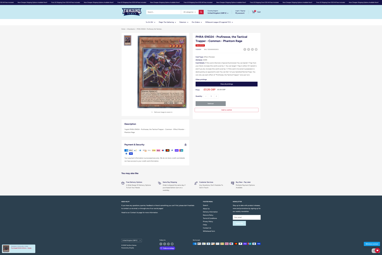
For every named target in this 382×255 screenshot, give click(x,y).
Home (123, 29)
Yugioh (198, 49)
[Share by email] (256, 49)
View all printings (226, 84)
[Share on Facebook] (244, 49)
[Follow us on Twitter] (164, 244)
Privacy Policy (208, 221)
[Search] (201, 12)
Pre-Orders (196, 22)
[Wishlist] (377, 250)
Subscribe (239, 223)
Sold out (211, 103)
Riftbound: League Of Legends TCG (218, 22)
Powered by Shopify (127, 248)
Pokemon (182, 22)
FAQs (205, 225)
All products (131, 29)
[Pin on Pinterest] (248, 49)
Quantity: (199, 96)
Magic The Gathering (166, 22)
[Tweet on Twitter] (252, 49)
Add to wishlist (226, 110)
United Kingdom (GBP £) (129, 240)
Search (205, 205)
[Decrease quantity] (206, 96)
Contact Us (207, 228)
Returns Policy (208, 215)
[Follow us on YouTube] (172, 244)
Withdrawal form (209, 231)
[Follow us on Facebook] (160, 244)
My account (240, 13)
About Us (206, 209)
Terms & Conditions (210, 218)
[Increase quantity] (216, 96)
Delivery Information (210, 212)
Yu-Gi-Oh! (149, 22)
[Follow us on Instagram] (168, 244)
